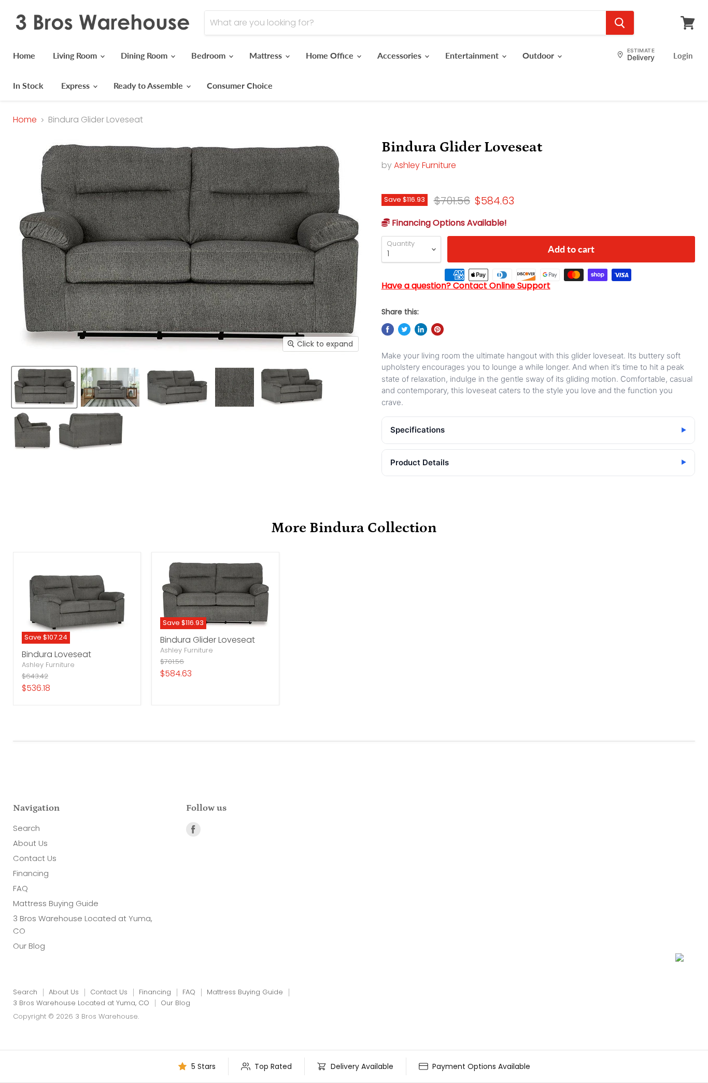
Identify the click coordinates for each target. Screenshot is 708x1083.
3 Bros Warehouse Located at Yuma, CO (81, 1003)
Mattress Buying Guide (55, 903)
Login (682, 55)
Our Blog (29, 945)
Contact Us (34, 858)
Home (24, 55)
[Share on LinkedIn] (421, 329)
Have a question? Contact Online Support (465, 285)
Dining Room (145, 55)
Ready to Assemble (149, 85)
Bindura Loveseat (56, 654)
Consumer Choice (240, 85)
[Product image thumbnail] (110, 387)
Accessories (400, 55)
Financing (31, 873)
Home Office (331, 55)
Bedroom (209, 55)
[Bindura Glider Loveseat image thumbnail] (44, 387)
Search (26, 828)
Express (76, 85)
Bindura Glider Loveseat (207, 640)
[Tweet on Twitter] (404, 329)
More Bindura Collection (354, 528)
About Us (30, 843)
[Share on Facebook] (387, 329)
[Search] (620, 23)
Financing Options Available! (448, 223)
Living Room (76, 55)
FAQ (20, 888)
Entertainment (473, 55)
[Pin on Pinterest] (437, 329)
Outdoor (539, 55)
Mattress (266, 55)
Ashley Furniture (425, 165)
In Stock (28, 85)
